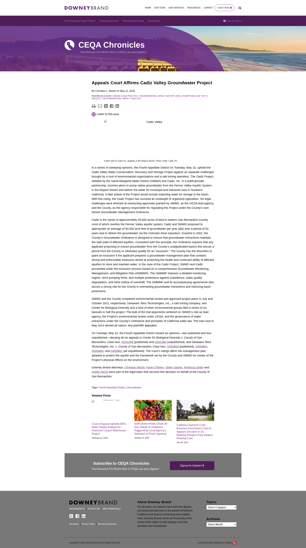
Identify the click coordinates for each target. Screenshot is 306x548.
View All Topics (233, 21)
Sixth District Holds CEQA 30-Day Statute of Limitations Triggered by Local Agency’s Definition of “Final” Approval (151, 428)
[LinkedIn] (83, 516)
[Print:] (94, 106)
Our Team (159, 8)
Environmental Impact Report (80, 20)
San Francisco (111, 509)
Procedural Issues (108, 20)
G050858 (173, 346)
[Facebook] (77, 516)
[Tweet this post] (106, 106)
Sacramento (77, 509)
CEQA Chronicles (111, 44)
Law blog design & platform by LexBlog (215, 543)
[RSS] (71, 516)
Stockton (93, 509)
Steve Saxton (173, 367)
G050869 (97, 351)
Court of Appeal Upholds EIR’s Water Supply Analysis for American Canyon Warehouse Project (109, 429)
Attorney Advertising (107, 524)
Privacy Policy (88, 524)
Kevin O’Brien (155, 367)
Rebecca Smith (194, 367)
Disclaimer (74, 524)
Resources (193, 8)
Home (148, 8)
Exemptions (154, 20)
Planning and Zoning (133, 20)
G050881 (116, 351)
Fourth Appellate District (111, 387)
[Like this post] (111, 106)
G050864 (201, 346)
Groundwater (134, 387)
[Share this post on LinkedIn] (117, 106)
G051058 (127, 342)
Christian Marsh (135, 367)
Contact (208, 8)
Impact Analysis (132, 98)
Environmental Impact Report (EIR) (159, 96)
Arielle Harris (100, 372)
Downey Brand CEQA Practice (121, 96)
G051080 (160, 342)
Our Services (176, 8)
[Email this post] (100, 106)
